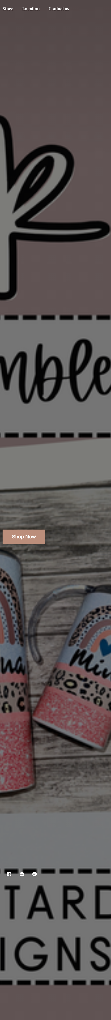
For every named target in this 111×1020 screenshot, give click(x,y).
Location (31, 8)
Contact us (59, 8)
